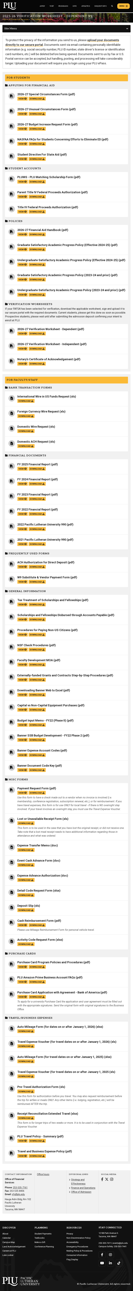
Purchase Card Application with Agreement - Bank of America (58, 992)
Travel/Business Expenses (30, 1018)
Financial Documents (27, 455)
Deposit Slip (25, 905)
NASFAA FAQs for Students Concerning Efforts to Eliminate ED (59, 139)
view (21, 98)
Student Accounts (24, 168)
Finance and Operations (83, 1188)
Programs (63, 6)
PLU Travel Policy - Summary (36, 1136)
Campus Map (8, 1242)
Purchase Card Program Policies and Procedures (50, 962)
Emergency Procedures (77, 1246)
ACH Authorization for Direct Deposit (42, 562)
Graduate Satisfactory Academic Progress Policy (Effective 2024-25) (63, 245)
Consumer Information (76, 1255)
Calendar (6, 1238)
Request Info (100, 6)
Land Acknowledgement (13, 1246)
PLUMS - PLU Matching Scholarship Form (45, 177)
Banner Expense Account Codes (38, 750)
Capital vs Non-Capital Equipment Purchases (47, 705)
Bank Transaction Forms (30, 387)
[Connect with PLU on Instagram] (110, 1254)
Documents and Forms (42, 19)
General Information (27, 591)
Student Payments (43, 1233)
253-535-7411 (105, 1243)
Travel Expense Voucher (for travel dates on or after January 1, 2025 (63, 1072)
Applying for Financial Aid (31, 85)
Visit (52, 6)
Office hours (43, 1174)
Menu (122, 6)
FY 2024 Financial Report (33, 479)
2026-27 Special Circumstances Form (42, 94)
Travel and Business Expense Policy (41, 1151)
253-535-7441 (120, 1246)
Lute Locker (7, 1255)
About (5, 1233)
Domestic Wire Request (32, 426)
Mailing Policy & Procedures (79, 1251)
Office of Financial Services (15, 19)
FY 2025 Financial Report (33, 464)
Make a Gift (40, 1242)
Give (75, 6)
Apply (42, 6)
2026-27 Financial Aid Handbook (39, 230)
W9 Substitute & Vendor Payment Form (43, 577)
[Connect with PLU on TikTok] (118, 1263)
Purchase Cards (22, 953)
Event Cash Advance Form (34, 860)
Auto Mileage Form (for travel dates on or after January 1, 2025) (60, 1057)
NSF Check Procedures (32, 645)
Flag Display (72, 1259)
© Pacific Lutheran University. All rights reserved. (104, 1284)
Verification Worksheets (30, 304)
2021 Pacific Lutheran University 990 (41, 539)
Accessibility (72, 1242)
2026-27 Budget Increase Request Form (43, 124)
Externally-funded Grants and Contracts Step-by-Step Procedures (61, 675)
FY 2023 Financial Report (33, 494)
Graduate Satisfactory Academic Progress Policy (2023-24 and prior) (63, 275)
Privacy (69, 1233)
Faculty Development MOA (35, 660)
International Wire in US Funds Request (43, 396)
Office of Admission (81, 1192)
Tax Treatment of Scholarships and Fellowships (49, 600)
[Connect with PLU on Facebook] (102, 1254)
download (36, 98)
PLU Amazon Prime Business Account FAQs (46, 977)
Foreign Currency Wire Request (38, 411)
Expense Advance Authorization (38, 875)
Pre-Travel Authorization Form (38, 1087)
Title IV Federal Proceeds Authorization (44, 207)
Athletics (85, 6)
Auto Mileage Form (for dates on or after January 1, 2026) (56, 1026)
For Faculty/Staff (22, 380)
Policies (15, 221)
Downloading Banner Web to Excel (40, 690)
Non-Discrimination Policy (78, 1238)
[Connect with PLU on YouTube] (102, 1263)
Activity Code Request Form (36, 939)
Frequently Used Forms (28, 553)
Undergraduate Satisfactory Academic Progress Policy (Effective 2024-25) (67, 260)
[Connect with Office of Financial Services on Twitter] (107, 1179)
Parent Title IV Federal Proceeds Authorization (48, 192)
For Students (18, 77)
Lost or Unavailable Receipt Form (39, 818)
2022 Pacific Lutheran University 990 (41, 524)
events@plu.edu (120, 1243)
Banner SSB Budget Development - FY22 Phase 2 (49, 735)
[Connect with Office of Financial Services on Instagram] (111, 1179)
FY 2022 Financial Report (33, 509)
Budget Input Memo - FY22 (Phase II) (41, 720)
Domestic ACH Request (32, 441)
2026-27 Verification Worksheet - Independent (48, 344)
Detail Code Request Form (34, 890)
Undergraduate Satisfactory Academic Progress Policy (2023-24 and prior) (67, 290)
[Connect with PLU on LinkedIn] (110, 1263)
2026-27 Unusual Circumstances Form (42, 109)
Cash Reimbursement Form (35, 920)
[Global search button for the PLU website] (112, 6)
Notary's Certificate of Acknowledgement (45, 359)
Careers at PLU (9, 1251)
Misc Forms (18, 779)
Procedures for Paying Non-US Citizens (43, 630)
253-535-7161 (20, 1187)
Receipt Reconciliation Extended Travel (43, 1113)
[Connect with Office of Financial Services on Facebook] (102, 1179)
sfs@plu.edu (18, 1194)
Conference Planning (44, 1246)
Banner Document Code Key (35, 765)
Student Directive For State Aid (38, 154)
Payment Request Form (33, 788)
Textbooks (39, 1238)
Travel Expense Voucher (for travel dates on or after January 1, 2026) (63, 1041)
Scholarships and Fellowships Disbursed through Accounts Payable (62, 615)
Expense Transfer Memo (33, 845)
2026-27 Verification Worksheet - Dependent (47, 329)
